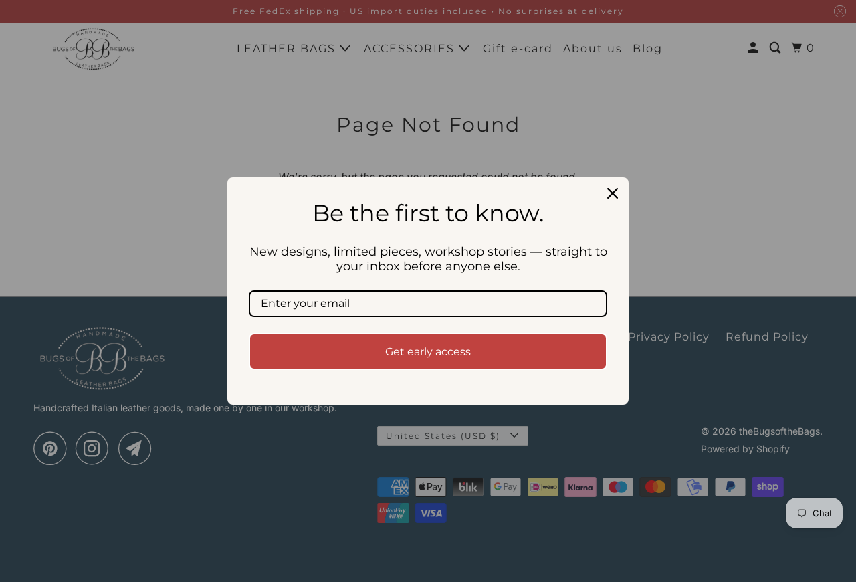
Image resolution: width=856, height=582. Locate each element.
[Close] (613, 193)
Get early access (428, 351)
